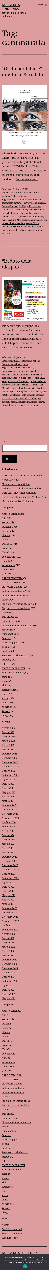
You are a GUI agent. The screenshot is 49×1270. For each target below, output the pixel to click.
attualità (16, 360)
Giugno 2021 (8, 993)
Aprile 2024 (8, 848)
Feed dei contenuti (12, 1229)
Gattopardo (8, 569)
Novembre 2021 (10, 972)
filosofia (6, 552)
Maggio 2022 (8, 946)
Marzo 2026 (8, 749)
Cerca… (6, 441)
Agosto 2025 (8, 779)
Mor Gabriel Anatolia (27, 220)
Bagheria (7, 530)
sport (4, 694)
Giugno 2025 (8, 788)
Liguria (6, 599)
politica (6, 651)
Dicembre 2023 (10, 865)
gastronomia (8, 565)
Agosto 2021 (8, 985)
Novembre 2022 (10, 921)
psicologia (7, 659)
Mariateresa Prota (17, 395)
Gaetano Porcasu (10, 206)
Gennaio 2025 (9, 809)
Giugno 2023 (8, 890)
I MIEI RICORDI (10, 582)
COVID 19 (7, 543)
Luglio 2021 (8, 989)
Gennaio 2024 (9, 860)
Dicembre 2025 (10, 762)
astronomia (8, 522)
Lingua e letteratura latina (16, 608)
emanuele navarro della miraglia (30, 202)
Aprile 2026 (8, 745)
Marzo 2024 (8, 852)
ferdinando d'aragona (18, 381)
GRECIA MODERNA (12, 578)
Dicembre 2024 (10, 813)
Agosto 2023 (8, 882)
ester (4, 381)
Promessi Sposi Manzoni (15, 655)
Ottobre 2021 (9, 976)
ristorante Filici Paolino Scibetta (28, 226)
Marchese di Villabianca (31, 216)
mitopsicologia (10, 621)
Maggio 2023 (8, 895)
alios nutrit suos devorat (21, 367)
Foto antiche (8, 556)
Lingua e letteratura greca (16, 603)
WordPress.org (10, 1237)
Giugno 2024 (8, 839)
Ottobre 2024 (9, 822)
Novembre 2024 (10, 818)
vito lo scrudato (31, 405)
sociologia (22, 196)
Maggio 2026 (8, 740)
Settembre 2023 (10, 878)
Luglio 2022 (8, 938)
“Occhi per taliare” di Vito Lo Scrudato (22, 72)
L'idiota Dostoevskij (11, 209)
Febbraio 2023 (9, 908)
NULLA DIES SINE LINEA (11, 7)
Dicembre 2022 (10, 916)
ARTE (5, 518)
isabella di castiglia (20, 384)
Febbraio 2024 (9, 856)
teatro (5, 702)
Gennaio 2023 (9, 912)
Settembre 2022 (10, 929)
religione (7, 664)
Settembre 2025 (10, 775)
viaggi (5, 715)
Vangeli (6, 711)
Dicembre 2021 (10, 968)
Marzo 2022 (8, 955)
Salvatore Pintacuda (12, 672)
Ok (25, 1266)
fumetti (6, 560)
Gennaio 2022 (9, 963)
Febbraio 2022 (9, 959)
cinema (6, 535)
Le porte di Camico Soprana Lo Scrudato (21, 213)
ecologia (6, 548)
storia (25, 364)
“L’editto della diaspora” (16, 264)
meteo (5, 612)
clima (5, 539)
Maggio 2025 (8, 792)
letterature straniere (13, 595)
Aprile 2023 (8, 899)
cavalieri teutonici (20, 374)
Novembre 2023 (10, 869)
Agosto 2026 (8, 727)
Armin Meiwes (35, 199)
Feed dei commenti (12, 1233)
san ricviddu (24, 401)
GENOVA (6, 573)
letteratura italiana (21, 192)
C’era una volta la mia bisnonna (19, 492)
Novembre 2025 (10, 766)
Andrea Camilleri (18, 199)
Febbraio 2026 (9, 753)
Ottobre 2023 (9, 873)
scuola (5, 681)
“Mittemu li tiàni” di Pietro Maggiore (21, 488)
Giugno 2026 (8, 736)
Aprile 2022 (8, 951)
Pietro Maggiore (10, 642)
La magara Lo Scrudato (32, 209)
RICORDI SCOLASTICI (13, 668)
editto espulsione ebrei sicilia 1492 (27, 377)
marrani (31, 395)
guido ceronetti (34, 206)
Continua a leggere (27, 179)
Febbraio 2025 (9, 805)
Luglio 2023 (8, 886)
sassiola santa (37, 401)
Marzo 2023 (8, 903)
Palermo (6, 638)
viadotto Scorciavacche (24, 230)
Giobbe (22, 206)
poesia (5, 646)
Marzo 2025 (8, 800)
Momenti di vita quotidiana (16, 625)
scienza (6, 676)
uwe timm (7, 230)
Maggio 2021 (8, 998)
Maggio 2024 (8, 843)
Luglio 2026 (8, 732)
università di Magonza (12, 405)
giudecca (6, 384)
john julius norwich (26, 388)
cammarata (7, 202)
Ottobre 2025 (9, 770)
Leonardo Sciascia (10, 216)
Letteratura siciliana (12, 364)
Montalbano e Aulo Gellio (16, 484)
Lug (33, 125)
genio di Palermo (38, 381)
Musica (6, 629)
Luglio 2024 (8, 835)
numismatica (9, 633)
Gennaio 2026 (9, 757)
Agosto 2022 (8, 933)
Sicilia (14, 196)
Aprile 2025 (8, 796)
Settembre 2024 (10, 826)
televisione (8, 706)
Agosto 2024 (8, 830)
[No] (46, 1262)
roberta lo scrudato (27, 398)
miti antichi (8, 616)
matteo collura (9, 220)
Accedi (5, 1224)
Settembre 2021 (10, 981)
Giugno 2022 (8, 942)
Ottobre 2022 (9, 925)
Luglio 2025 (8, 783)
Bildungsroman (9, 371)
